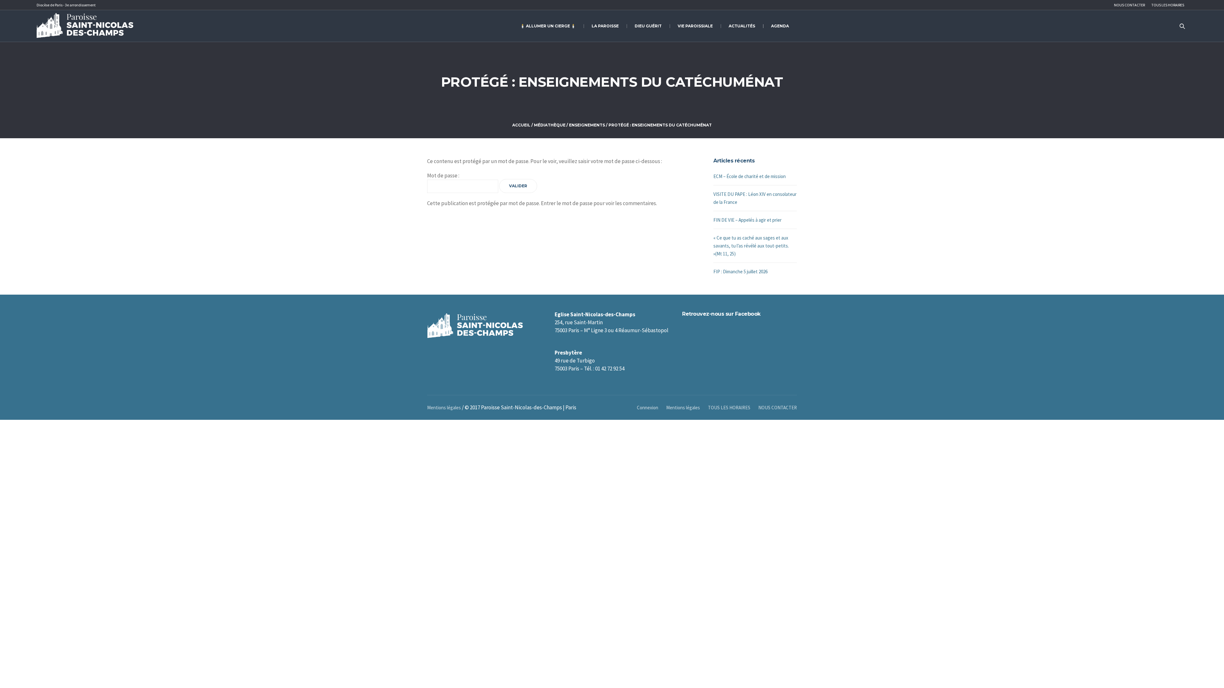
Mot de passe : (443, 175)
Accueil (521, 125)
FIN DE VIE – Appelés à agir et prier (747, 220)
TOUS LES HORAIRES (729, 408)
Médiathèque (549, 125)
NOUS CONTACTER (777, 408)
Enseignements (587, 125)
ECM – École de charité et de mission (749, 176)
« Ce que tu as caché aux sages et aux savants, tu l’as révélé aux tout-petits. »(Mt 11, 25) (751, 246)
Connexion (647, 408)
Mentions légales (683, 408)
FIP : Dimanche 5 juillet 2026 (740, 272)
